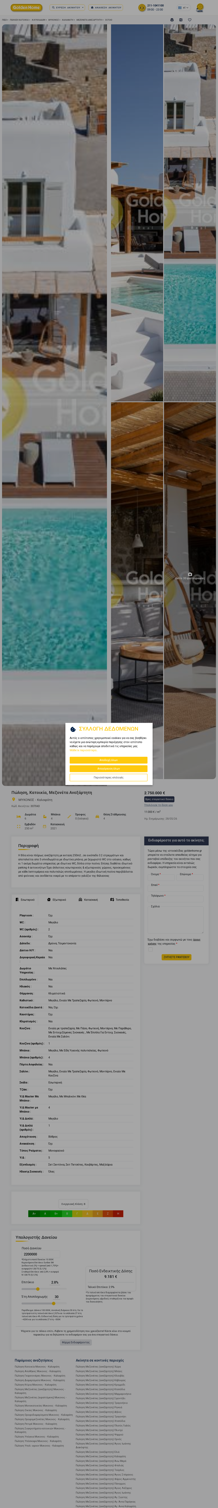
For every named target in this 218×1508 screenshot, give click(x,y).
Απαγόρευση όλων (108, 768)
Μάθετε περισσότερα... (84, 750)
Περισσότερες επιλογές (109, 777)
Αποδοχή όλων (108, 760)
